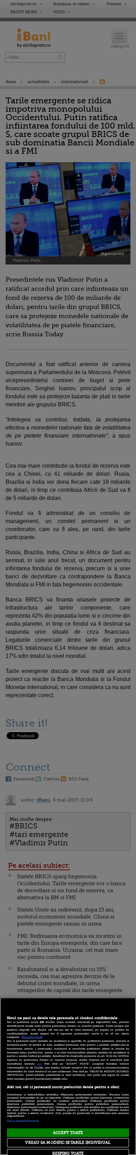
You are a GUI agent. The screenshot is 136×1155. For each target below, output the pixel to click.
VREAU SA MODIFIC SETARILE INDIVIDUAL (68, 1142)
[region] (68, 1076)
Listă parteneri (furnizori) (23, 1121)
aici (39, 1064)
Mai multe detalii (32, 1037)
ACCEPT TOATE (68, 1132)
